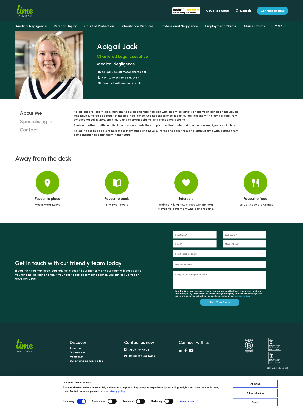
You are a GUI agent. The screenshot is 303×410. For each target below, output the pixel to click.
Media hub (76, 356)
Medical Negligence (31, 26)
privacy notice (241, 296)
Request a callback (142, 356)
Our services (78, 352)
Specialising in (36, 121)
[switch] (112, 401)
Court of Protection (99, 26)
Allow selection (255, 393)
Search (245, 11)
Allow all (255, 383)
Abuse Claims (254, 26)
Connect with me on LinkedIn (122, 83)
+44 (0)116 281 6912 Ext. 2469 (120, 77)
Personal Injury (65, 26)
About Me (31, 113)
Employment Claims (220, 26)
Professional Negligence (179, 26)
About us (75, 348)
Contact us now (273, 11)
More (279, 26)
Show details (186, 401)
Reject (255, 402)
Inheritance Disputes (137, 26)
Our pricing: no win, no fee (86, 361)
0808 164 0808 (139, 349)
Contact (29, 130)
